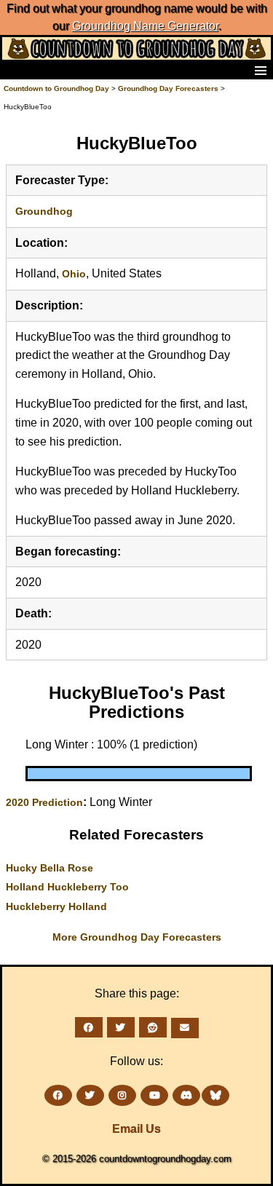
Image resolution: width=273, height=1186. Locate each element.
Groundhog (44, 211)
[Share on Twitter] (121, 1027)
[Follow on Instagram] (122, 1095)
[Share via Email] (185, 1028)
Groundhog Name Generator (145, 26)
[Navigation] (15, 70)
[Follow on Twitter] (90, 1095)
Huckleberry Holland (56, 906)
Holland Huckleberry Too (67, 887)
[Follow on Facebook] (58, 1095)
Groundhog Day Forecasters (169, 88)
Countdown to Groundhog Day (56, 88)
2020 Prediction (44, 802)
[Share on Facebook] (89, 1027)
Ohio (74, 274)
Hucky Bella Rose (49, 868)
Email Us (136, 1129)
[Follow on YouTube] (154, 1095)
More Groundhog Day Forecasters (136, 937)
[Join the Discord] (186, 1095)
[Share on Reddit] (153, 1027)
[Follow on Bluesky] (215, 1095)
